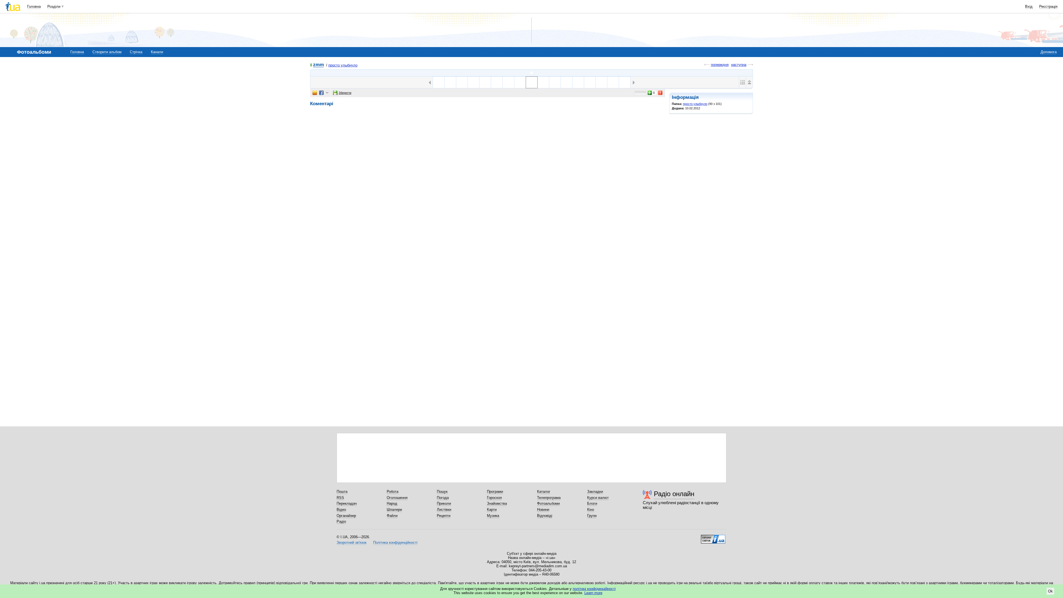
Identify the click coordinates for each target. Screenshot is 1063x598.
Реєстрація (1048, 6)
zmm (318, 65)
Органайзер (346, 516)
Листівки (444, 509)
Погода (443, 498)
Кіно (590, 509)
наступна (738, 65)
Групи (592, 516)
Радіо (341, 521)
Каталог (543, 491)
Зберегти (345, 92)
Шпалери (394, 509)
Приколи (444, 503)
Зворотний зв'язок (352, 542)
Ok (1050, 591)
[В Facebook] (321, 93)
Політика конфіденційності (395, 542)
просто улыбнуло (342, 65)
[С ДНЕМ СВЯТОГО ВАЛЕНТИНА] (485, 82)
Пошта (342, 491)
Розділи (53, 6)
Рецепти (443, 516)
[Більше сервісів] (327, 93)
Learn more (593, 593)
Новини (543, 509)
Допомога (1049, 52)
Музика (493, 516)
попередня (720, 65)
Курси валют (598, 498)
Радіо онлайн (674, 494)
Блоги (592, 503)
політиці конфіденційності (594, 589)
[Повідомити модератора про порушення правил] (660, 93)
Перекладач (347, 503)
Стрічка (136, 52)
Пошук (442, 491)
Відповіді (544, 516)
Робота (392, 491)
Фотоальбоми (548, 503)
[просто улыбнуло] (531, 73)
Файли (392, 516)
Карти (492, 509)
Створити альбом (107, 52)
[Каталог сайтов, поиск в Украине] (713, 537)
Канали (157, 52)
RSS (340, 498)
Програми (495, 491)
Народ (392, 503)
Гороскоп (494, 498)
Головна (34, 6)
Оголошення (397, 498)
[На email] (315, 93)
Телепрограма (549, 498)
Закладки (595, 491)
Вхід (1029, 6)
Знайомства (497, 503)
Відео (341, 509)
